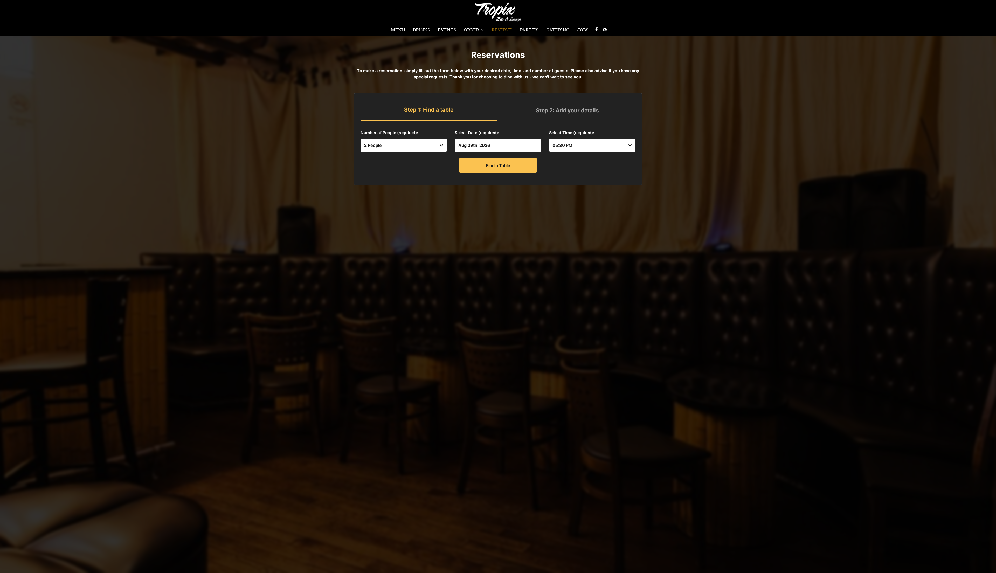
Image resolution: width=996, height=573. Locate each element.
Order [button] (472, 29)
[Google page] (605, 29)
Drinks (421, 29)
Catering (557, 29)
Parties (529, 29)
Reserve (502, 29)
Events (447, 29)
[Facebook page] (596, 29)
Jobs (583, 29)
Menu (398, 29)
